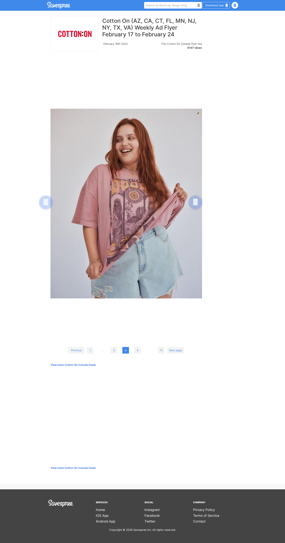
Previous (76, 350)
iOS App (102, 516)
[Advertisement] (126, 81)
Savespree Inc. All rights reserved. (154, 529)
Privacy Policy (204, 510)
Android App (105, 521)
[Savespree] (47, 5)
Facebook (152, 516)
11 (161, 350)
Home (100, 510)
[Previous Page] (45, 202)
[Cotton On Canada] (74, 34)
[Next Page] (195, 202)
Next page (175, 350)
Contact (199, 521)
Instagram (152, 510)
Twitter (149, 521)
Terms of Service (206, 516)
